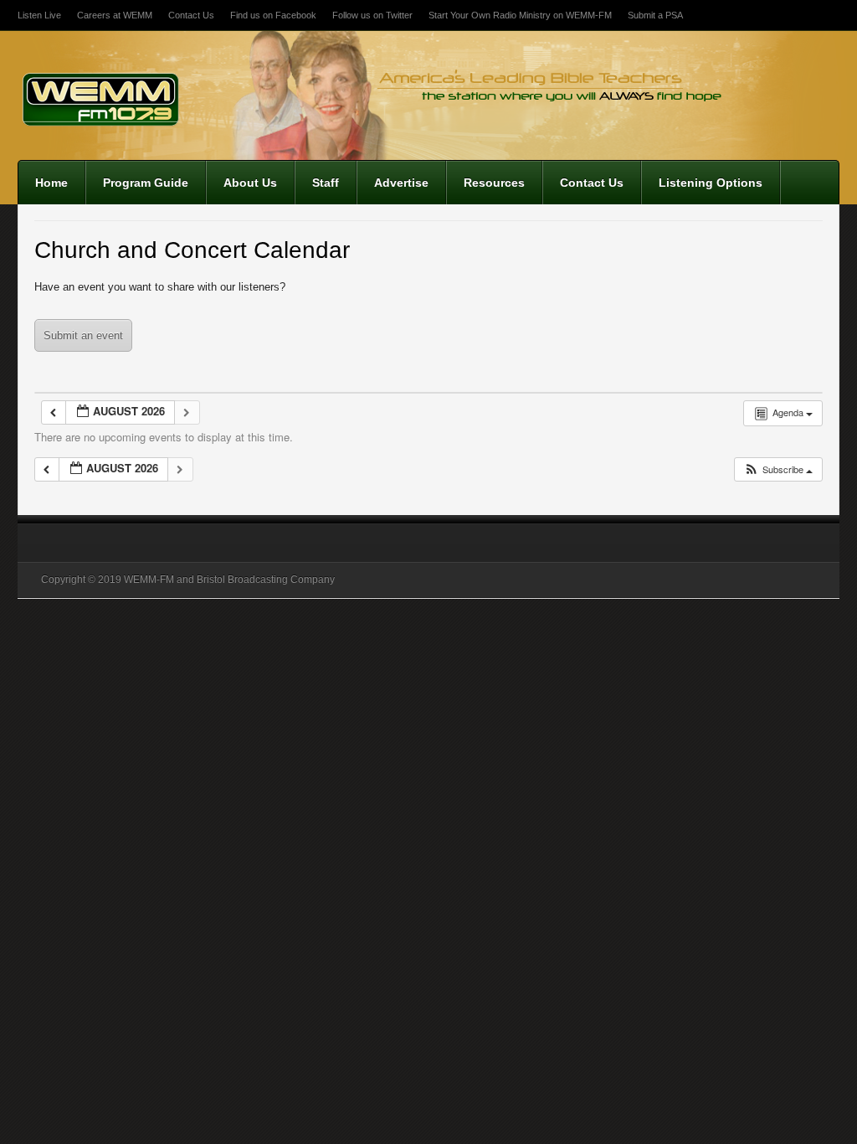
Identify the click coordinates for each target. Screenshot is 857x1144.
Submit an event (83, 335)
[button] (778, 469)
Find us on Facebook (273, 15)
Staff (325, 182)
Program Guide (145, 182)
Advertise (401, 182)
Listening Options (710, 182)
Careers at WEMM (114, 15)
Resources (494, 182)
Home (51, 182)
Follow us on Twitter (372, 15)
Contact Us (191, 15)
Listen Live (39, 15)
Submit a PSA (655, 15)
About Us (250, 182)
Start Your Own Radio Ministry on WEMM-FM (520, 15)
